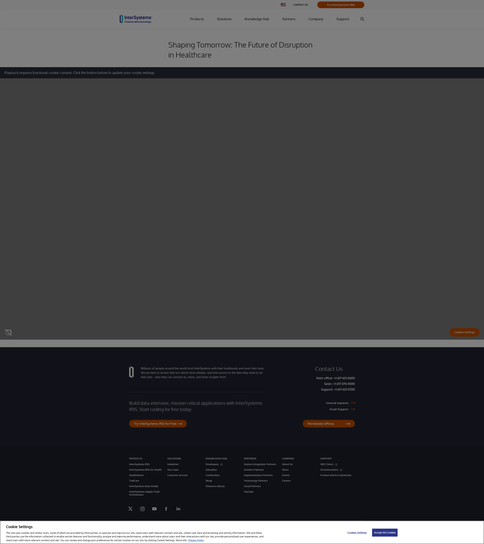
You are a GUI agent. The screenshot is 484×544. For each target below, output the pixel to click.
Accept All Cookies (385, 532)
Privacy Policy (196, 540)
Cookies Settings (357, 532)
